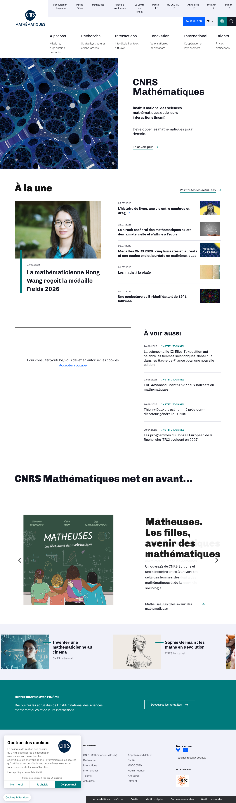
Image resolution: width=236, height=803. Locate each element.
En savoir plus (143, 147)
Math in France (136, 770)
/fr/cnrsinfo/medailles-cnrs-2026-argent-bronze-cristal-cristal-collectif (169, 251)
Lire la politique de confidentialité (24, 772)
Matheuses (98, 4)
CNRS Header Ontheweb (222, 21)
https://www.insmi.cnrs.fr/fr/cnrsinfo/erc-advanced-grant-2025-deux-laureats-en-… (182, 385)
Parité (155, 4)
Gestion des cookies (211, 799)
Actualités (89, 780)
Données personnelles (182, 799)
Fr (208, 21)
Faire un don (194, 21)
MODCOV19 (173, 4)
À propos (58, 44)
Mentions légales (154, 799)
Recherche (93, 42)
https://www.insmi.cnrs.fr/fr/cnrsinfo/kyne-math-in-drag (169, 210)
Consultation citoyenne (60, 6)
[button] (17, 797)
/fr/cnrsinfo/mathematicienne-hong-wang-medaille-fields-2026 (58, 247)
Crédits (134, 799)
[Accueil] (30, 18)
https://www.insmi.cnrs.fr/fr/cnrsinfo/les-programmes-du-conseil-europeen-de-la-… (182, 434)
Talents (223, 42)
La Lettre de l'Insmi (139, 8)
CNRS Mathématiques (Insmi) (100, 755)
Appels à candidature (119, 6)
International (195, 42)
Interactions (126, 42)
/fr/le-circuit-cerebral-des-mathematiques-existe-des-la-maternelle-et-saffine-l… (169, 229)
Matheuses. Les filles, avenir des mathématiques (168, 606)
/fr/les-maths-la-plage (169, 272)
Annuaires (193, 4)
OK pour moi (68, 784)
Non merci (16, 784)
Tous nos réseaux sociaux (191, 757)
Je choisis (42, 784)
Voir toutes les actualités (198, 190)
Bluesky (178, 750)
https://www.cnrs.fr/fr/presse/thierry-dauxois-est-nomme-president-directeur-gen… (182, 409)
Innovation (159, 42)
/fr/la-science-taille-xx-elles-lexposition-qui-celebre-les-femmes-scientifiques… (182, 355)
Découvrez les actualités (166, 704)
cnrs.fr (228, 4)
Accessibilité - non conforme (108, 799)
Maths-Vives (80, 6)
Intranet (211, 4)
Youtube (185, 750)
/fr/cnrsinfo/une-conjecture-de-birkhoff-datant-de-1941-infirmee (169, 296)
